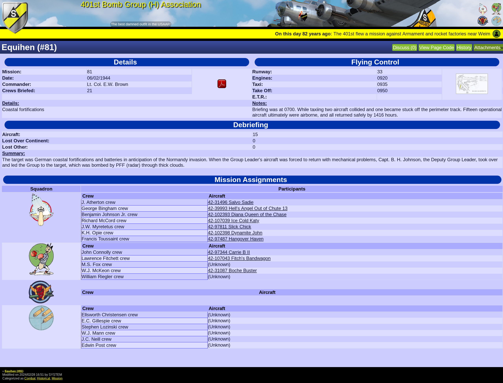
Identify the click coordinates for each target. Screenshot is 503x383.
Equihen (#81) (14, 371)
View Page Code (436, 47)
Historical (43, 378)
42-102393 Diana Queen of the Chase (247, 214)
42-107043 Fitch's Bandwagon (239, 258)
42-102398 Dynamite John (235, 232)
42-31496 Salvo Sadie (230, 202)
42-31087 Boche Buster (232, 270)
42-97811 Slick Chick (229, 226)
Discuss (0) (404, 47)
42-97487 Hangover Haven (235, 238)
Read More (473, 33)
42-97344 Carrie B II (229, 252)
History (464, 47)
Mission (57, 378)
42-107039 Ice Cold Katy (233, 220)
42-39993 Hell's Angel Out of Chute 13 (247, 208)
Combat (29, 378)
